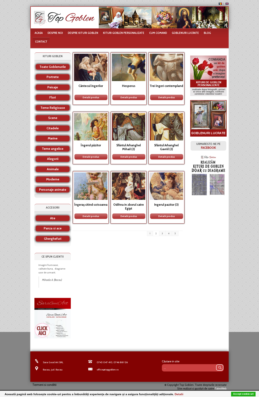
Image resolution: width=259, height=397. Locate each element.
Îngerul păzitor (91, 145)
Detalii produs (91, 97)
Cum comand (158, 32)
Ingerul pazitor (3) (166, 205)
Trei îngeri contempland (166, 86)
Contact (41, 41)
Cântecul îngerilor (91, 86)
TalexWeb (221, 388)
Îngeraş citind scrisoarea (90, 205)
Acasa (39, 32)
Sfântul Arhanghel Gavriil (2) (166, 147)
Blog (207, 32)
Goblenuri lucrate (185, 32)
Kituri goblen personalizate (123, 32)
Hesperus (128, 86)
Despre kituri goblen (83, 32)
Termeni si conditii (44, 385)
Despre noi (55, 32)
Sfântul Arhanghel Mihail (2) (128, 147)
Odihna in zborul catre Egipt (128, 206)
